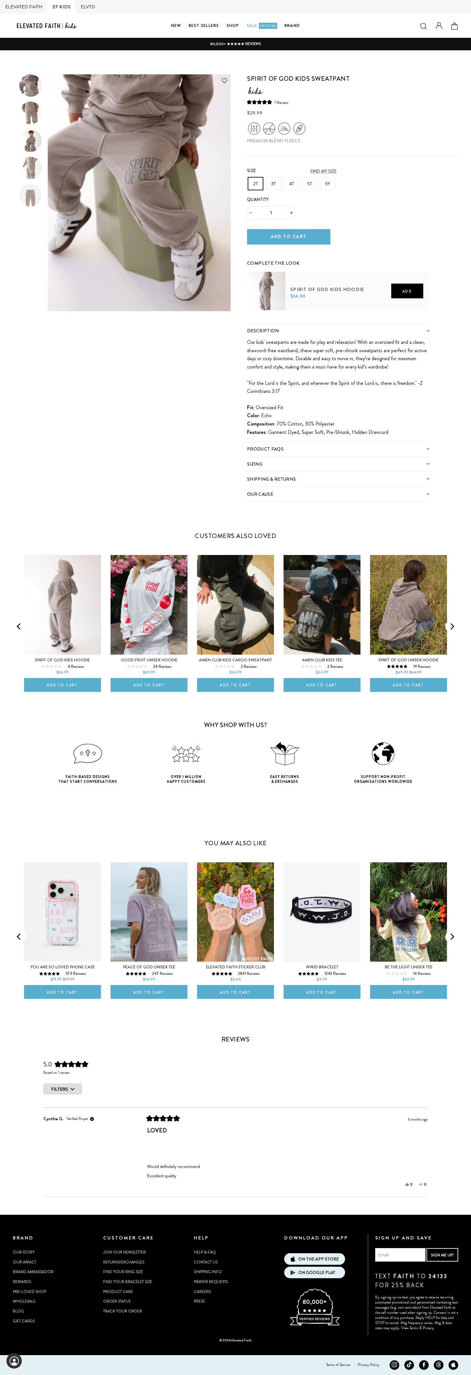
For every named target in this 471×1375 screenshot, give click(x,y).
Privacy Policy (368, 1365)
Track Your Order (122, 1311)
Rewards (22, 1282)
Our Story (24, 1252)
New (176, 25)
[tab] (338, 330)
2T (255, 183)
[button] (267, 102)
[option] (235, 44)
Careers (202, 1292)
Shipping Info (208, 1272)
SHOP (233, 25)
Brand (292, 25)
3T (273, 183)
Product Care (118, 1292)
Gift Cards (24, 1321)
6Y (327, 183)
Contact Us (206, 1262)
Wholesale (24, 1301)
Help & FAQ (205, 1252)
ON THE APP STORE (318, 1259)
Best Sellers (204, 25)
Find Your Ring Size (123, 1272)
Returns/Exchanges (123, 1262)
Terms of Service (338, 1365)
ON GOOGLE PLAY (316, 1273)
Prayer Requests (211, 1282)
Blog (18, 1311)
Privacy (428, 1328)
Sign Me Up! (442, 1255)
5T (309, 183)
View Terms (409, 1328)
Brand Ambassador (33, 1272)
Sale (261, 25)
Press (199, 1301)
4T (291, 183)
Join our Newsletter (124, 1252)
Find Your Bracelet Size (127, 1282)
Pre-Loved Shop (29, 1292)
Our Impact (24, 1262)
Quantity (258, 199)
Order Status (116, 1301)
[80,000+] (314, 1324)
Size (251, 171)
